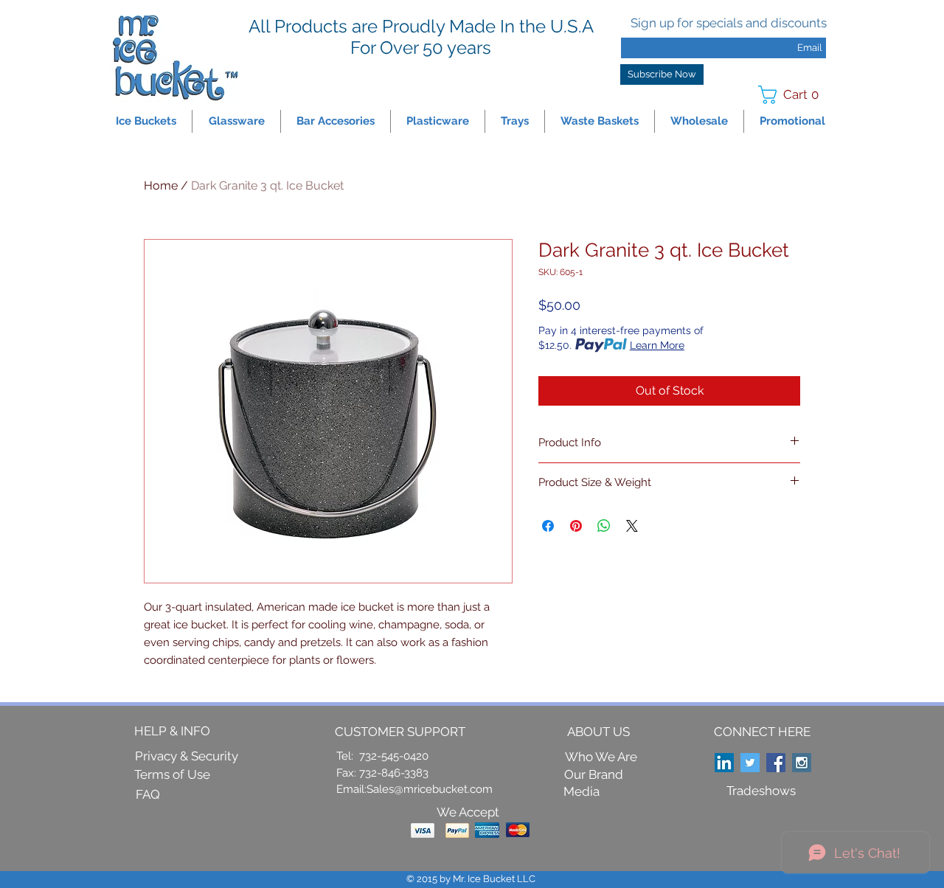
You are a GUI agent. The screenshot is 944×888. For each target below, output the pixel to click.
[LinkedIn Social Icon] (724, 762)
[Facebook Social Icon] (775, 762)
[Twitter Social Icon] (750, 762)
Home (161, 185)
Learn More (657, 345)
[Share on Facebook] (548, 526)
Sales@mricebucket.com (430, 789)
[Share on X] (632, 526)
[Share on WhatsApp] (604, 526)
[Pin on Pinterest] (576, 526)
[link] (793, 95)
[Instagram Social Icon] (801, 762)
